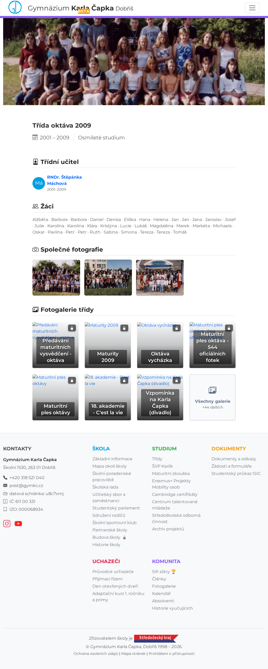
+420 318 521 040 (26, 477)
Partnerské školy (109, 530)
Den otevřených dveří (115, 586)
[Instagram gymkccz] (6, 523)
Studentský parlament (116, 508)
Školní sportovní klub (114, 522)
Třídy (157, 458)
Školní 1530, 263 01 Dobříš (29, 467)
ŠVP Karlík (162, 466)
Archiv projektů (168, 528)
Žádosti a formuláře (231, 466)
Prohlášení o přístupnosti (172, 653)
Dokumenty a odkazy (233, 458)
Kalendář (161, 593)
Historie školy (106, 544)
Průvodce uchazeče (113, 571)
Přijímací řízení (107, 578)
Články (159, 578)
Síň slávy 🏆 (164, 571)
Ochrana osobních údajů (96, 653)
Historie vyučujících (172, 608)
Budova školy (106, 537)
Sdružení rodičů (108, 515)
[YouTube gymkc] (18, 523)
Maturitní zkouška (171, 473)
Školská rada (105, 487)
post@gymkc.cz (26, 485)
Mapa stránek (133, 653)
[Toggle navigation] (252, 8)
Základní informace (112, 458)
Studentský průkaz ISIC (236, 473)
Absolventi (163, 600)
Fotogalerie (164, 586)
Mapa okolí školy (109, 466)
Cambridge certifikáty (175, 494)
